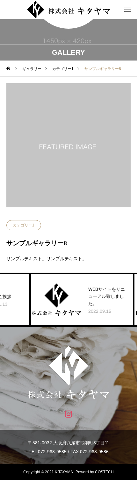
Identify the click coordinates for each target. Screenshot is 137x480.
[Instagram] (69, 414)
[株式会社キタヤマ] (68, 9)
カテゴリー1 (23, 225)
